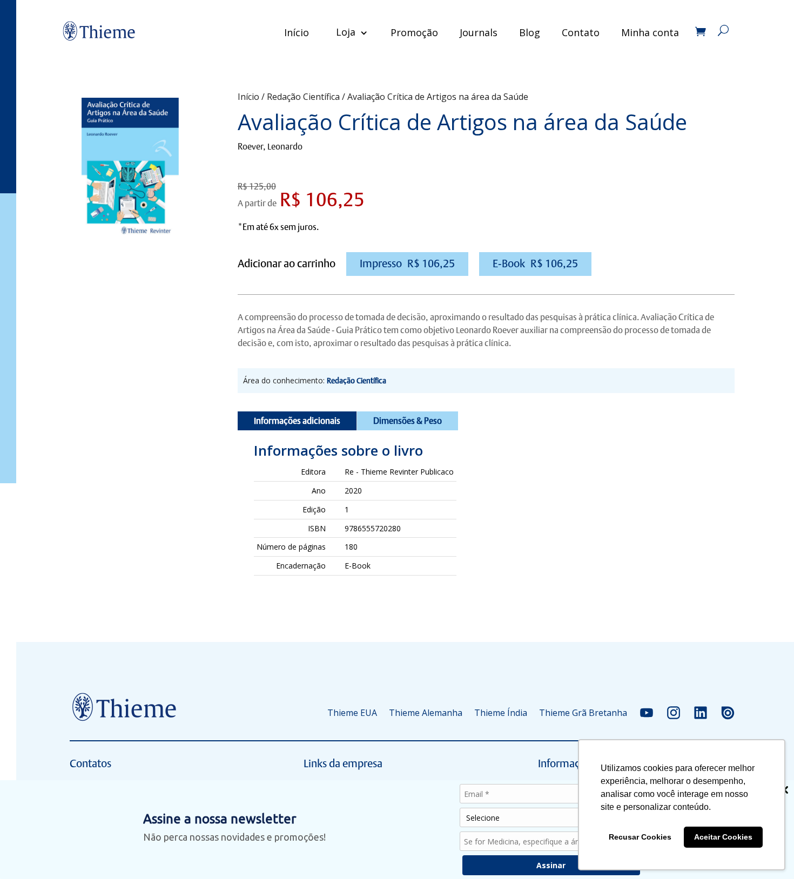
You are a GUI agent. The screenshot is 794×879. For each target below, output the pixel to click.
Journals (478, 32)
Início (296, 32)
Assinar (551, 865)
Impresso (407, 263)
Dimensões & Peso (407, 421)
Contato (581, 32)
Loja (345, 31)
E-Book (535, 263)
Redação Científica (303, 97)
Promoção (414, 32)
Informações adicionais (297, 421)
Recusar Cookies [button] (640, 837)
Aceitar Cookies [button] (723, 837)
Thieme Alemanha (425, 713)
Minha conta (650, 32)
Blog (529, 32)
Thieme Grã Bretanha (583, 713)
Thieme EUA (352, 713)
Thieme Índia (500, 713)
